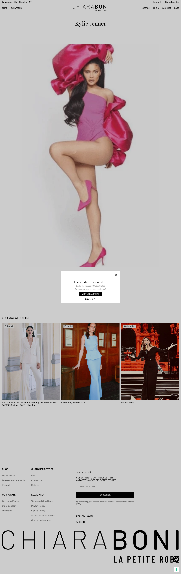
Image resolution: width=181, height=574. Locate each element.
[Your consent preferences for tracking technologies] (176, 569)
